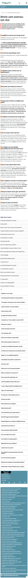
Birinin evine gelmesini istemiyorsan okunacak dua (12, 251)
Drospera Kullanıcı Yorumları (7, 286)
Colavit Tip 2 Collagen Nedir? (7, 282)
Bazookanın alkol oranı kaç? (8, 537)
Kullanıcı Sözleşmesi (6, 476)
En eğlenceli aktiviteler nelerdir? (9, 546)
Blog (7, 12)
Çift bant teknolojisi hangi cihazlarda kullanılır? (12, 542)
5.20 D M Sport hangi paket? (8, 513)
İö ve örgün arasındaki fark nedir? (9, 518)
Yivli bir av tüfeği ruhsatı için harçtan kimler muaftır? (13, 534)
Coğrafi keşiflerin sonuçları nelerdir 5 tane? (11, 248)
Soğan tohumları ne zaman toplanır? (10, 522)
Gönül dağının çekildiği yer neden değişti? (11, 492)
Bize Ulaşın (4, 480)
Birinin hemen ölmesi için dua (7, 234)
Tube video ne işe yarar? (7, 528)
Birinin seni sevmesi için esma (8, 272)
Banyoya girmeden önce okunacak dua (10, 275)
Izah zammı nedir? (6, 516)
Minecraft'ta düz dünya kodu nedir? (9, 530)
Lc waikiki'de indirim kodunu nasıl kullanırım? (11, 558)
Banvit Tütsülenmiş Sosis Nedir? (8, 244)
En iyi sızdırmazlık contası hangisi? (9, 539)
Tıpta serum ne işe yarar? (7, 555)
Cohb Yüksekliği (4, 255)
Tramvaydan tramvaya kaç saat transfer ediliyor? (12, 509)
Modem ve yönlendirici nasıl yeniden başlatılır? (12, 544)
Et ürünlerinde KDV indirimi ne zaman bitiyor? (11, 504)
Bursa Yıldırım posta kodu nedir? (9, 568)
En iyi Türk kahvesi (6, 501)
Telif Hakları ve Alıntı (6, 478)
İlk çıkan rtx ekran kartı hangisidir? (9, 541)
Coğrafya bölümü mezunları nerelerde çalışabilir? (12, 231)
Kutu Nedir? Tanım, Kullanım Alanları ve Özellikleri (12, 515)
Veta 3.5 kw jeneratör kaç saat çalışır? (10, 523)
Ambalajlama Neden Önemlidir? (8, 556)
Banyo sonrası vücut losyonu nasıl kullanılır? (11, 227)
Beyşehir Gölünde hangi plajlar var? (9, 506)
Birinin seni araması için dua (14, 12)
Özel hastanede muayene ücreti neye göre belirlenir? (13, 535)
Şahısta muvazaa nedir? (7, 548)
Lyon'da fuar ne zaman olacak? (8, 497)
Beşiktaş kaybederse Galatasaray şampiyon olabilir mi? (14, 502)
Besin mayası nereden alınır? (8, 563)
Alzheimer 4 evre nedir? (7, 499)
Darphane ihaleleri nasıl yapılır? (8, 508)
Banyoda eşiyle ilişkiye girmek (8, 258)
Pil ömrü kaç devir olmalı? (7, 511)
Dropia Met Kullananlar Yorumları (8, 220)
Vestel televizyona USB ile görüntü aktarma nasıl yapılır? (14, 570)
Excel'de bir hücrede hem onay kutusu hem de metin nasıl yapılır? (14, 566)
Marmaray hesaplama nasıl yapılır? (9, 494)
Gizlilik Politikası (5, 474)
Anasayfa (3, 6)
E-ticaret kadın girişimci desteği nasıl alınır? (11, 520)
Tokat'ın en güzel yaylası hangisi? (9, 571)
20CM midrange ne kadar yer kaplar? (10, 490)
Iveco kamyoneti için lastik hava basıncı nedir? (12, 553)
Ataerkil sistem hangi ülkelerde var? (9, 560)
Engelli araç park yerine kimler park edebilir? (11, 551)
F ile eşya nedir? (4, 279)
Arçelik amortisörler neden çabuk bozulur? (11, 527)
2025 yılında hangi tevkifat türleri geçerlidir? (11, 489)
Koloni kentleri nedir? (6, 525)
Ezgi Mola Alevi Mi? (5, 241)
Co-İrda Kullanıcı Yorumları (7, 268)
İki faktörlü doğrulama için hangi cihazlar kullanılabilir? (13, 532)
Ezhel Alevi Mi (4, 224)
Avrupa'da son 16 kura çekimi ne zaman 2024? (12, 562)
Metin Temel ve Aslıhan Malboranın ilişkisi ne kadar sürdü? (14, 495)
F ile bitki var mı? (5, 262)
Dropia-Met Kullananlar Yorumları (8, 265)
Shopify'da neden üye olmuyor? (9, 549)
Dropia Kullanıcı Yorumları (7, 237)
